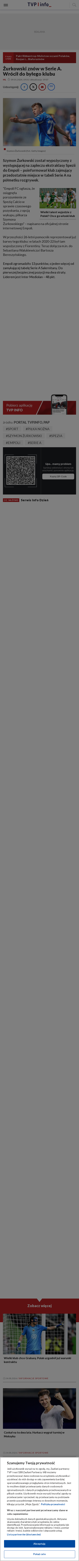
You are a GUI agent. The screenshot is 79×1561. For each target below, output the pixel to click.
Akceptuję (39, 1543)
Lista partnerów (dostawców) (24, 1534)
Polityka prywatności (53, 1504)
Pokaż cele (39, 1554)
